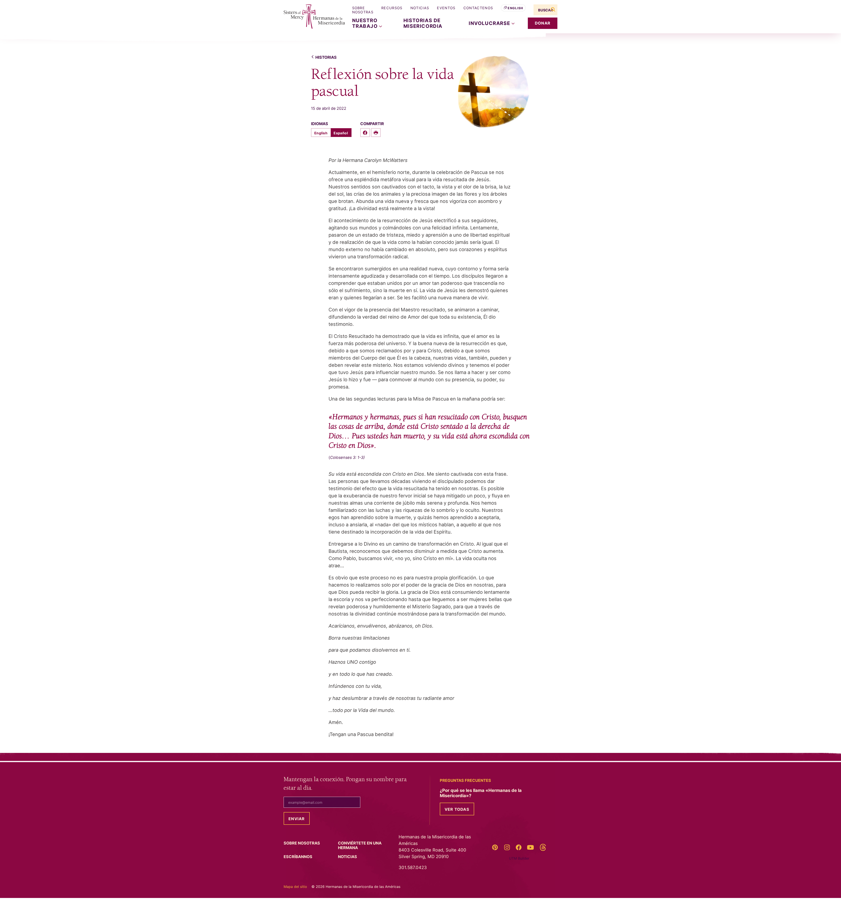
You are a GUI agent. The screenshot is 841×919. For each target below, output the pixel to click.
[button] (491, 23)
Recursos (392, 8)
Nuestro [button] (365, 23)
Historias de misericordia (422, 23)
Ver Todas (457, 809)
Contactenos (478, 8)
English (515, 8)
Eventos (446, 8)
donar (542, 23)
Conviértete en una (360, 845)
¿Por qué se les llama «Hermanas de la (481, 793)
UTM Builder (519, 858)
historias (326, 57)
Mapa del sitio (295, 886)
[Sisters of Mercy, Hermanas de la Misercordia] (311, 16)
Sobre (302, 843)
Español (341, 133)
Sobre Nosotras (363, 10)
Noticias (419, 8)
